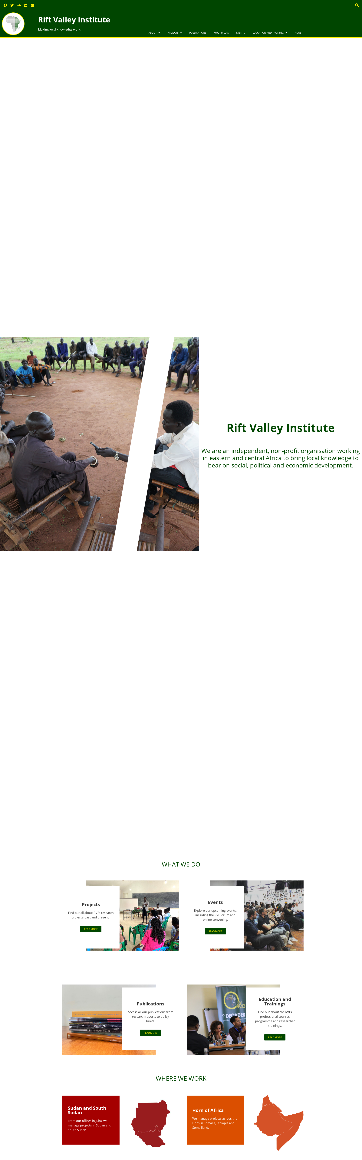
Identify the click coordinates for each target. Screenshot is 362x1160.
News (298, 32)
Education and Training (268, 32)
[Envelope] (32, 5)
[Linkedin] (25, 5)
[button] (357, 5)
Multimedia (221, 32)
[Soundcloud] (18, 5)
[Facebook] (5, 5)
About (152, 32)
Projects (172, 32)
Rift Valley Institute (74, 19)
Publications (197, 32)
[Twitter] (12, 5)
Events (240, 32)
